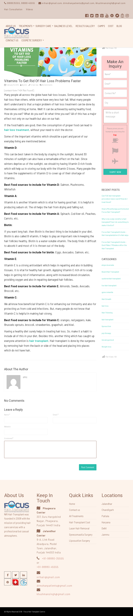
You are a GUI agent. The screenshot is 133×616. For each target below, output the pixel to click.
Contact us (12, 40)
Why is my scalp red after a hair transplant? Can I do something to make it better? (115, 222)
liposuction (106, 326)
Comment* (8, 438)
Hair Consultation (13, 9)
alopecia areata (108, 265)
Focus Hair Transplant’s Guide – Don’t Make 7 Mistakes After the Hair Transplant (114, 245)
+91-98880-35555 (52, 558)
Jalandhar (107, 503)
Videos (29, 9)
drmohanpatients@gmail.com (54, 585)
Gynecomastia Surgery (80, 534)
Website (7, 426)
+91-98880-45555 (48, 566)
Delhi (104, 528)
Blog (119, 25)
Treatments (25, 25)
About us (11, 25)
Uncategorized (108, 340)
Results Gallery (85, 25)
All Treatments (76, 516)
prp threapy (106, 333)
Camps (101, 25)
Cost (110, 25)
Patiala (105, 516)
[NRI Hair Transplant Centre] (16, 506)
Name (7, 414)
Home (72, 503)
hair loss (35, 85)
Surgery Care (43, 25)
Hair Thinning (107, 312)
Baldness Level (63, 25)
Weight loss (106, 346)
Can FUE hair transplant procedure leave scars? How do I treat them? (114, 198)
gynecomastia (107, 292)
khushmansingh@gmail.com (53, 594)
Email (56, 414)
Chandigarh (108, 509)
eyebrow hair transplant (111, 278)
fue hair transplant (109, 285)
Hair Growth (106, 299)
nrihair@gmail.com (48, 577)
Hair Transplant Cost (79, 522)
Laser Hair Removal (79, 528)
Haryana (106, 522)
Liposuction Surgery (79, 540)
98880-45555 (28, 3)
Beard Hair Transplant (110, 271)
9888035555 (13, 3)
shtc (25, 85)
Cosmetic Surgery (31, 40)
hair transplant (107, 319)
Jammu (105, 534)
